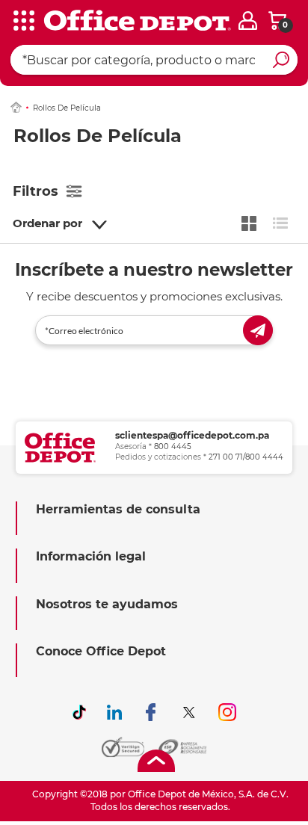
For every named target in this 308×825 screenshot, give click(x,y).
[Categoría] (22, 21)
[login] (247, 20)
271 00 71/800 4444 (246, 457)
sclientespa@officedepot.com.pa (192, 435)
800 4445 (172, 446)
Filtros (35, 191)
